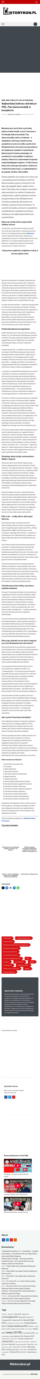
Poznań (33, 1341)
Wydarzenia (28, 100)
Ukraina (16, 1347)
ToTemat (5, 1291)
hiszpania (10, 1323)
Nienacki (31, 233)
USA (24, 1347)
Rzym (30, 1344)
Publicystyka (16, 100)
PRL (5, 1344)
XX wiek (14, 1352)
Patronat (13, 1338)
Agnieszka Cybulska (14, 114)
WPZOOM (34, 1374)
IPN (31, 1326)
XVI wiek (5, 1352)
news (14, 1332)
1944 (4, 1314)
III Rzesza (19, 1323)
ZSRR (23, 1352)
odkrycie (5, 1338)
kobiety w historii (17, 1329)
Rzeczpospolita (21, 1344)
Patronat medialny (25, 1338)
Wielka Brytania (12, 1349)
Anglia (25, 1314)
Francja (6, 1320)
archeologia (10, 1317)
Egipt (30, 1317)
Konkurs (28, 1329)
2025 (17, 1314)
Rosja (11, 1344)
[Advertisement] (20, 48)
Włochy (23, 1349)
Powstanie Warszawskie (21, 1341)
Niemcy (29, 1336)
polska (7, 1341)
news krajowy (29, 1333)
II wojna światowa (17, 1326)
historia (17, 1320)
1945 (10, 1314)
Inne (3, 100)
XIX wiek (31, 1349)
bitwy (22, 1317)
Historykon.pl (20, 1364)
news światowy (16, 1336)
